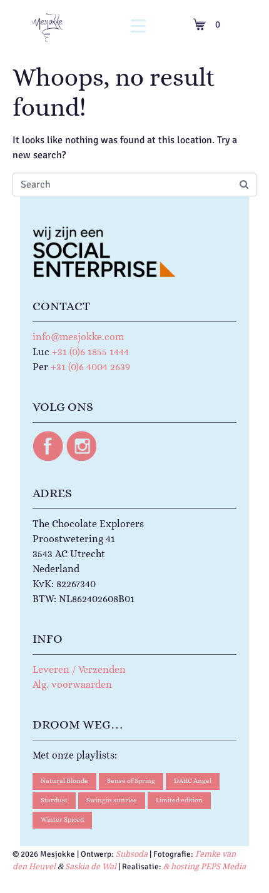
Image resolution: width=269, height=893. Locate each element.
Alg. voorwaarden (72, 684)
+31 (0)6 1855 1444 (90, 352)
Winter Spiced (62, 819)
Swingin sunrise (111, 800)
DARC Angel (192, 781)
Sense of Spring (131, 781)
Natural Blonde (64, 781)
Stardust (54, 800)
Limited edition (179, 800)
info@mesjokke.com (78, 337)
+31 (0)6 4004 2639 (90, 367)
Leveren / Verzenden (79, 669)
